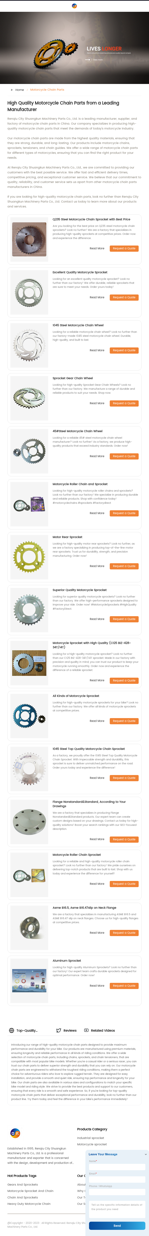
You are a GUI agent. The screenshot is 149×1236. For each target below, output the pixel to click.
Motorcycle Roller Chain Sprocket (77, 854)
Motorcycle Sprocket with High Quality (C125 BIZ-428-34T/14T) (92, 645)
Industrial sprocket (90, 1138)
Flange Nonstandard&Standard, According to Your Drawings (89, 804)
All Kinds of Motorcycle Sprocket (76, 696)
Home (19, 90)
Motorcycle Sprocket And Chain (30, 1191)
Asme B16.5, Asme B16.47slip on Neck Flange (84, 907)
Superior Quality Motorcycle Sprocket (80, 590)
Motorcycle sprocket (92, 1144)
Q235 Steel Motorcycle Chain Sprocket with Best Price (91, 219)
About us (83, 1184)
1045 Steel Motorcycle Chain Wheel (78, 325)
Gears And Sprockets (22, 1185)
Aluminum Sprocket (67, 960)
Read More (97, 249)
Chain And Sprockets (22, 1197)
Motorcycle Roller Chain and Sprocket (80, 484)
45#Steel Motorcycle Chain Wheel (77, 431)
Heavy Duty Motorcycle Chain (29, 1204)
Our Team (84, 1197)
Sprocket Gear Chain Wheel (73, 378)
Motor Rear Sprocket (67, 537)
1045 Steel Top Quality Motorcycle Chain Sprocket (89, 749)
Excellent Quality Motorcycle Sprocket (80, 272)
